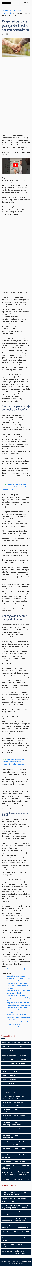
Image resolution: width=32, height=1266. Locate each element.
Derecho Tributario (9, 1084)
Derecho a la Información (12, 1051)
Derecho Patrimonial (10, 1080)
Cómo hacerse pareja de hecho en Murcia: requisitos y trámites (18, 1017)
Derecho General (8, 1067)
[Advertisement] (16, 77)
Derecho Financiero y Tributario (14, 1063)
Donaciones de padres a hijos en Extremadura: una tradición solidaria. (18, 1024)
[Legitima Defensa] (10, 3)
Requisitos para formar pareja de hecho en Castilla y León (18, 997)
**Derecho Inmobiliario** (12, 1047)
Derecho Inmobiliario (10, 1071)
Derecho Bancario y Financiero (14, 1055)
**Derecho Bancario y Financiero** (15, 1043)
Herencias (6, 1088)
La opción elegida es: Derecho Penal (16, 1161)
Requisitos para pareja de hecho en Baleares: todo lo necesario (17, 985)
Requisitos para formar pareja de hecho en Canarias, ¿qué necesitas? (18, 978)
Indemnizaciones (8, 1092)
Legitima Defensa (8, 11)
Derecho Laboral (8, 1076)
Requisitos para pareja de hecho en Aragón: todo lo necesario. (17, 1009)
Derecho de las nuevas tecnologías (15, 1059)
